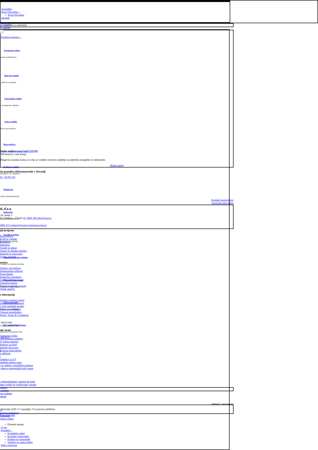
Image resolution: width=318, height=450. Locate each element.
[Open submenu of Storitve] (10, 338)
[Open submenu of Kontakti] (11, 431)
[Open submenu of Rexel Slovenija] (19, 12)
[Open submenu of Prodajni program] (20, 38)
